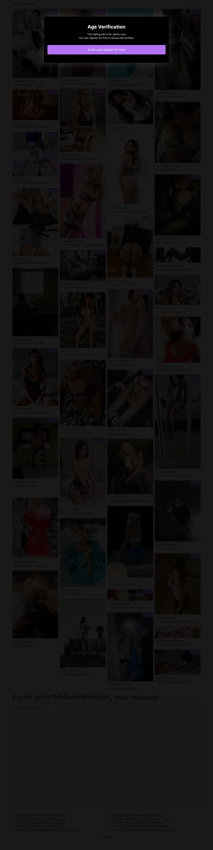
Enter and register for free (106, 49)
